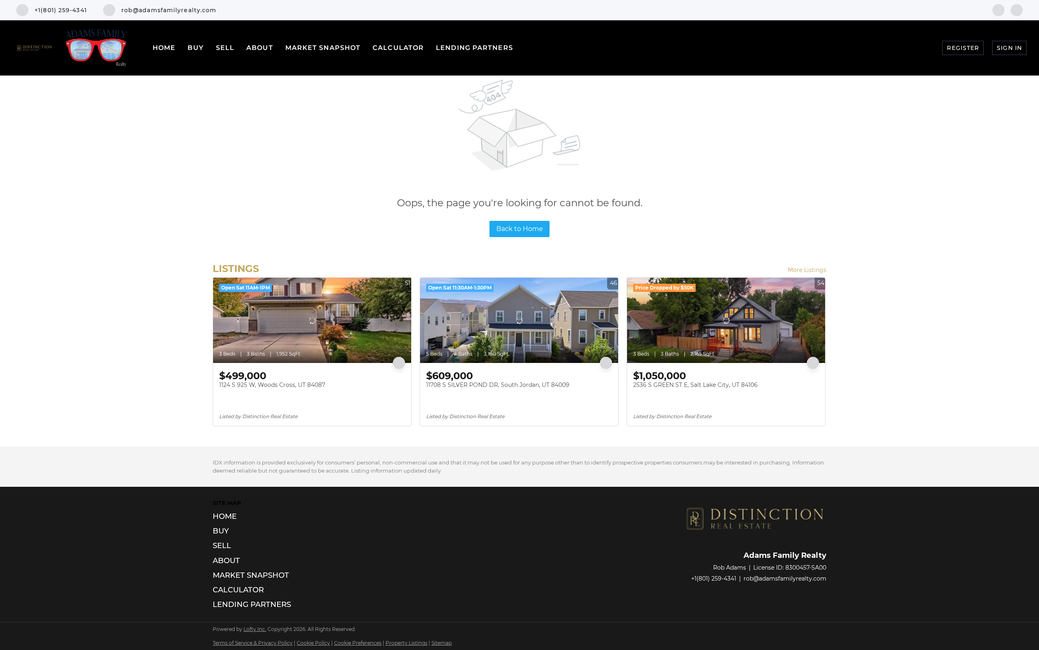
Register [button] (963, 48)
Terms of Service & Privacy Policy (253, 643)
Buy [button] (195, 48)
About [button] (259, 48)
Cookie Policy (313, 643)
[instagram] (1017, 9)
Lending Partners (474, 48)
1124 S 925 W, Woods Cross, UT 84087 (272, 385)
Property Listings (406, 643)
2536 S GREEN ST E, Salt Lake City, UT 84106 (695, 385)
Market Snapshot (323, 48)
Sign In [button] (1009, 48)
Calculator (398, 48)
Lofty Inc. (255, 629)
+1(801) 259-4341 (713, 578)
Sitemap (441, 643)
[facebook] (998, 9)
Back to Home (519, 229)
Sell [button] (225, 48)
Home (164, 48)
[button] (254, 516)
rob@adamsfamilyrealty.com (785, 578)
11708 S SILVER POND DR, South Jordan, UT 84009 (497, 385)
